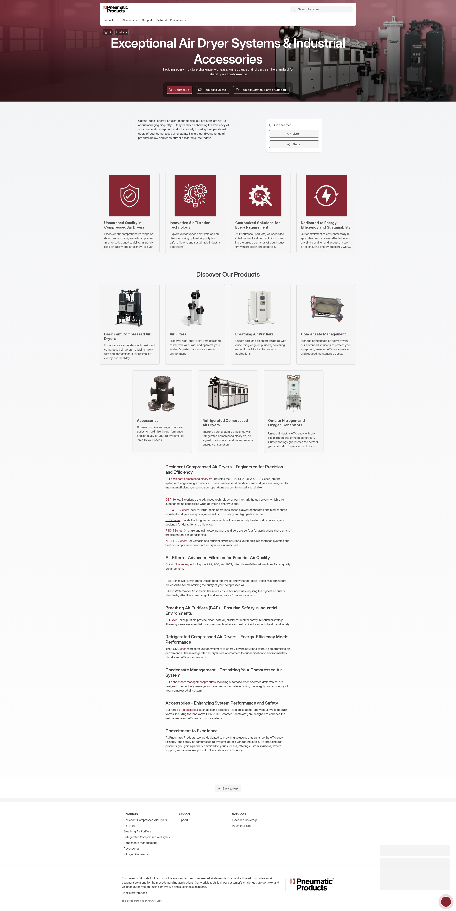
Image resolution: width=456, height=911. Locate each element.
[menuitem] (111, 20)
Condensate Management (140, 843)
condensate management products (193, 682)
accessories (190, 709)
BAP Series (178, 620)
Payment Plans (241, 825)
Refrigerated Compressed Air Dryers (146, 837)
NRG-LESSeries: (176, 541)
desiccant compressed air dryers (191, 479)
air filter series (179, 564)
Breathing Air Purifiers (137, 831)
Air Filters (129, 825)
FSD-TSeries (173, 530)
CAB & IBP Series (176, 510)
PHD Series (172, 520)
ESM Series (178, 649)
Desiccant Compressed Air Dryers (145, 820)
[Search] (293, 9)
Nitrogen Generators (136, 854)
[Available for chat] (446, 902)
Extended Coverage (245, 820)
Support (183, 820)
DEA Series (172, 499)
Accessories (131, 848)
